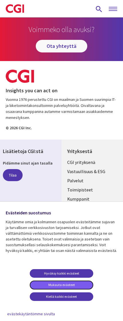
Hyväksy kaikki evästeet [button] (61, 273)
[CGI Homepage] (15, 8)
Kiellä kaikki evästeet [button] (61, 296)
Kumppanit (78, 199)
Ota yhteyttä (61, 46)
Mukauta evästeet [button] (61, 285)
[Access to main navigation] (113, 9)
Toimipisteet (80, 190)
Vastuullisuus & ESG (86, 171)
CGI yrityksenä (81, 162)
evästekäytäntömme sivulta (31, 313)
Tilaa (13, 175)
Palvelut (75, 180)
